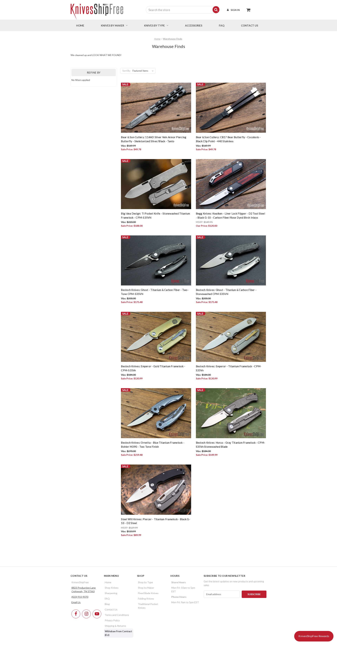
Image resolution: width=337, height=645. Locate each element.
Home (80, 25)
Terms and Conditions (117, 614)
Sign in (235, 9)
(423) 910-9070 (79, 596)
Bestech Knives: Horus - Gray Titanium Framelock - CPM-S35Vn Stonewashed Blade (230, 444)
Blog (107, 604)
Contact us (249, 25)
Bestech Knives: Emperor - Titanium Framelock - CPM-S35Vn (229, 368)
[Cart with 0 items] (247, 9)
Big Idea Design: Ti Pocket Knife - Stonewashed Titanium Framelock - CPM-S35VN (155, 215)
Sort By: (127, 70)
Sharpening (111, 593)
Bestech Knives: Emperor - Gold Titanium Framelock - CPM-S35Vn (153, 368)
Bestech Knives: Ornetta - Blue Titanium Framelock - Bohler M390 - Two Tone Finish (152, 444)
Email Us (76, 602)
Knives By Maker (112, 25)
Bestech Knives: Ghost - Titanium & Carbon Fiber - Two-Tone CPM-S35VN (155, 291)
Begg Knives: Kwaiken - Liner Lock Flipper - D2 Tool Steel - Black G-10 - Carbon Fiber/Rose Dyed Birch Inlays (230, 215)
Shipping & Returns (115, 625)
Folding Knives (146, 598)
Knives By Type (154, 25)
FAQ (221, 25)
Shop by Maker (146, 587)
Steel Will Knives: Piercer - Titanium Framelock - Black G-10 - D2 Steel (155, 521)
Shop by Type (145, 582)
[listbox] (144, 70)
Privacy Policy (112, 620)
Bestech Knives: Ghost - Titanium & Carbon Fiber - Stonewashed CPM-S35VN (226, 291)
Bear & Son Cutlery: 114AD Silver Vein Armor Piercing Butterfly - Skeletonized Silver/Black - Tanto (153, 139)
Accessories (193, 25)
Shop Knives (111, 587)
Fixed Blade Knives (148, 593)
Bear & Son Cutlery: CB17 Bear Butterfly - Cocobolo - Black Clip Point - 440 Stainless (228, 139)
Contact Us (111, 609)
